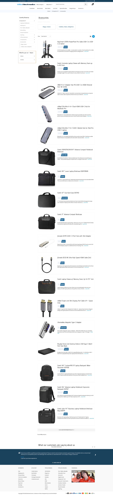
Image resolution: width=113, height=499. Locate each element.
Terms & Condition (22, 477)
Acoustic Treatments (63, 481)
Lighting (60, 489)
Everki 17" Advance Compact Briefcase (69, 214)
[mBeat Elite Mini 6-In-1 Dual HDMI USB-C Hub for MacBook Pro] (47, 113)
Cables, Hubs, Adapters (66, 27)
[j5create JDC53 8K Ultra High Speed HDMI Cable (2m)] (47, 265)
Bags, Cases (47, 27)
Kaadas (47, 477)
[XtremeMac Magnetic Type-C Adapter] (47, 329)
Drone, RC (60, 475)
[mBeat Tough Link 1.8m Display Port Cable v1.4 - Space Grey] (47, 308)
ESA (45, 479)
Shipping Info (21, 473)
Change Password (36, 477)
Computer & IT (55, 11)
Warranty (20, 479)
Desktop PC (23, 25)
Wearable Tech (61, 473)
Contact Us (90, 1)
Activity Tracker (61, 485)
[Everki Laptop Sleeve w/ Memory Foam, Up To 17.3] (47, 286)
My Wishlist (34, 473)
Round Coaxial (61, 487)
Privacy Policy (21, 475)
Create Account (35, 479)
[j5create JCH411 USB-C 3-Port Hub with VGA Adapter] (47, 243)
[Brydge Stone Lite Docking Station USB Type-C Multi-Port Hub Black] (47, 351)
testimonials (59, 446)
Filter (39, 36)
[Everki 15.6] (47, 394)
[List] (93, 36)
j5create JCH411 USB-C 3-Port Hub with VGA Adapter (74, 236)
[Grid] (90, 36)
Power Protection (24, 32)
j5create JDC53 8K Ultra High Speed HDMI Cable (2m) (74, 258)
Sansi (46, 485)
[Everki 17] (47, 221)
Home (48, 11)
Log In (86, 1)
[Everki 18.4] (47, 178)
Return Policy (21, 481)
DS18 (46, 481)
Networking (23, 30)
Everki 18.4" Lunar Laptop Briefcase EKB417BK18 (72, 171)
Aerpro (46, 487)
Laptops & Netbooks (24, 23)
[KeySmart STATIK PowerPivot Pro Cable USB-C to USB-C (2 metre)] (47, 49)
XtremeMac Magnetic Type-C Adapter (69, 322)
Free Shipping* (22, 1)
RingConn (47, 473)
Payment (20, 483)
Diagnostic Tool (61, 479)
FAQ (19, 471)
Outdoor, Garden (62, 483)
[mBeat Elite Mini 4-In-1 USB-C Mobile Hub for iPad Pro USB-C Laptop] (47, 135)
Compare (34, 475)
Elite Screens (48, 483)
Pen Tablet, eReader (25, 27)
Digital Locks (61, 477)
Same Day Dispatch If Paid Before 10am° (35, 1)
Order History (35, 471)
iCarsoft (47, 475)
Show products (66, 430)
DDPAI (46, 489)
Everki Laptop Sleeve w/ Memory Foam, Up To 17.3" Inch (75, 279)
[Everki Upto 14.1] (47, 416)
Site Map (20, 485)
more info (86, 51)
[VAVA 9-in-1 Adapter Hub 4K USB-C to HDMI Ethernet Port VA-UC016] (47, 92)
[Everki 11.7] (47, 200)
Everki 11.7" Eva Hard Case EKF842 (68, 193)
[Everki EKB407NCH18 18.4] (47, 157)
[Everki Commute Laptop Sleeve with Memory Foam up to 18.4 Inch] (47, 70)
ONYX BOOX (47, 471)
